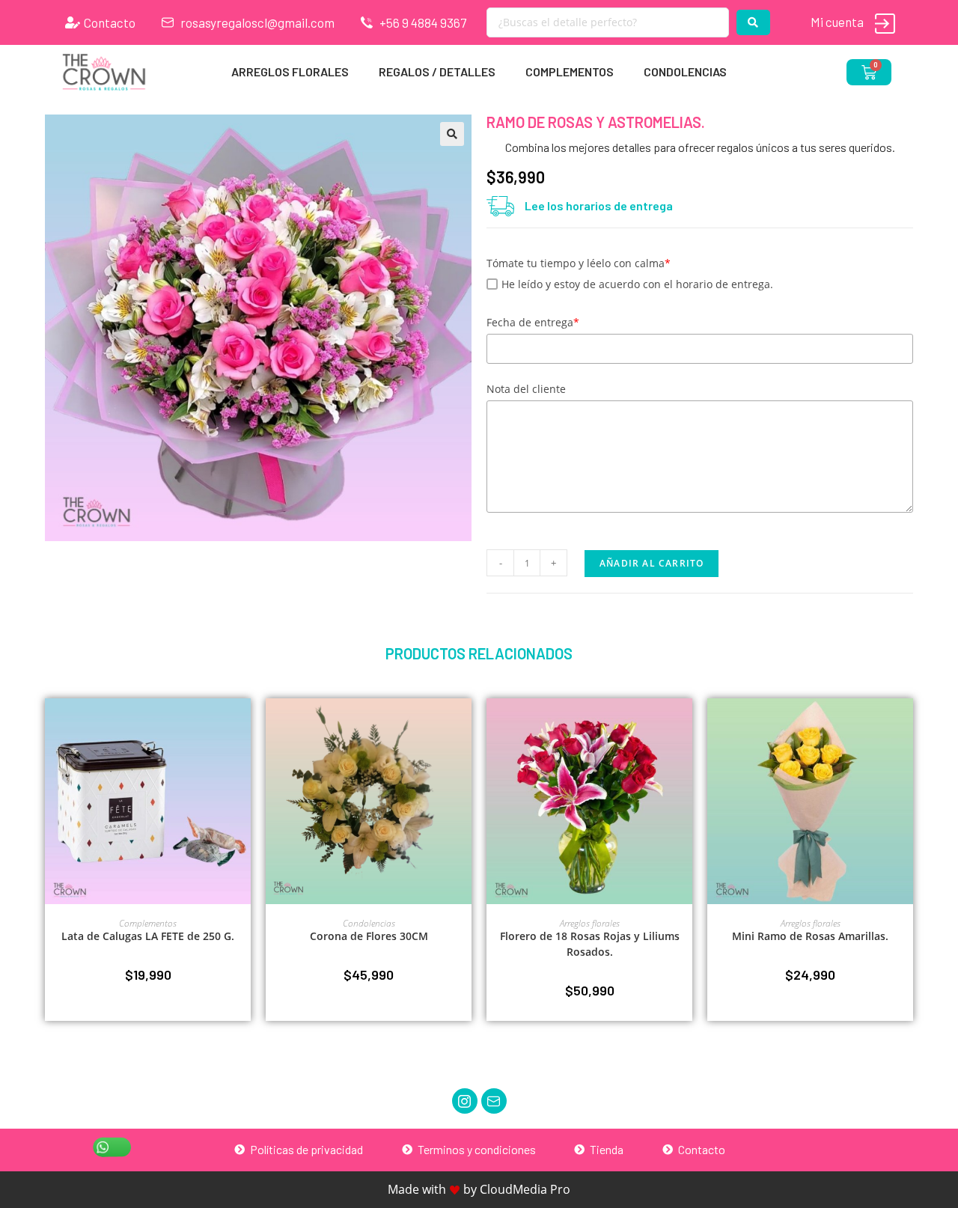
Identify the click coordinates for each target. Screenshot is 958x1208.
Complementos (569, 71)
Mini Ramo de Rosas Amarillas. (810, 936)
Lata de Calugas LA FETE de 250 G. (147, 936)
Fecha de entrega (532, 322)
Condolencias (685, 71)
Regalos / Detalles (437, 71)
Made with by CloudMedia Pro (479, 1189)
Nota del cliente (526, 389)
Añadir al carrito (651, 563)
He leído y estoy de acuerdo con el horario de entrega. (637, 284)
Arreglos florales (290, 71)
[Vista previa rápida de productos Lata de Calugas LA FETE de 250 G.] (243, 724)
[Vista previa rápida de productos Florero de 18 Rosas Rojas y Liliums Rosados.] (685, 724)
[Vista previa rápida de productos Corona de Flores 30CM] (464, 724)
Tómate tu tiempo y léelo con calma (578, 263)
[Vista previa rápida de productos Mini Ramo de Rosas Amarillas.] (906, 724)
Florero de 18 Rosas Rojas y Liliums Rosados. (590, 944)
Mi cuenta (837, 21)
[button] (452, 134)
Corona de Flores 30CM (369, 936)
